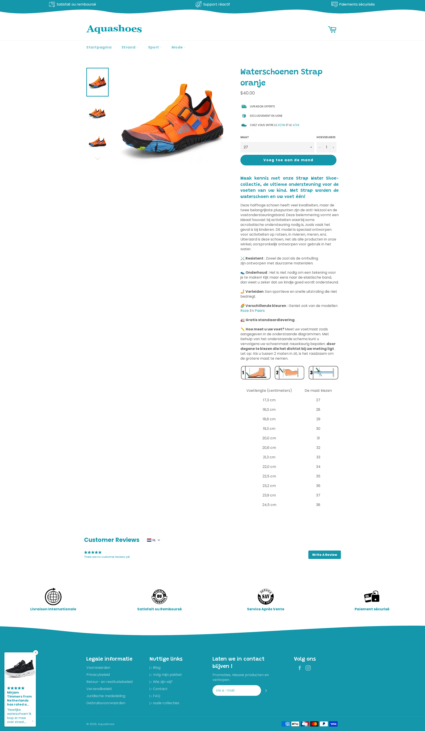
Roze (244, 310)
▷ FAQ (154, 695)
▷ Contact (158, 688)
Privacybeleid (98, 674)
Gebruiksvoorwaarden (105, 703)
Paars (260, 310)
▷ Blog (154, 667)
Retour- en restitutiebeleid (109, 681)
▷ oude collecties (164, 703)
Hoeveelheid (326, 137)
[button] (324, 555)
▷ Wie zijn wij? (161, 681)
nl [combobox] (154, 540)
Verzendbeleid (99, 688)
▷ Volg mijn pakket (165, 674)
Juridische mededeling (105, 695)
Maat (244, 137)
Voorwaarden (98, 667)
